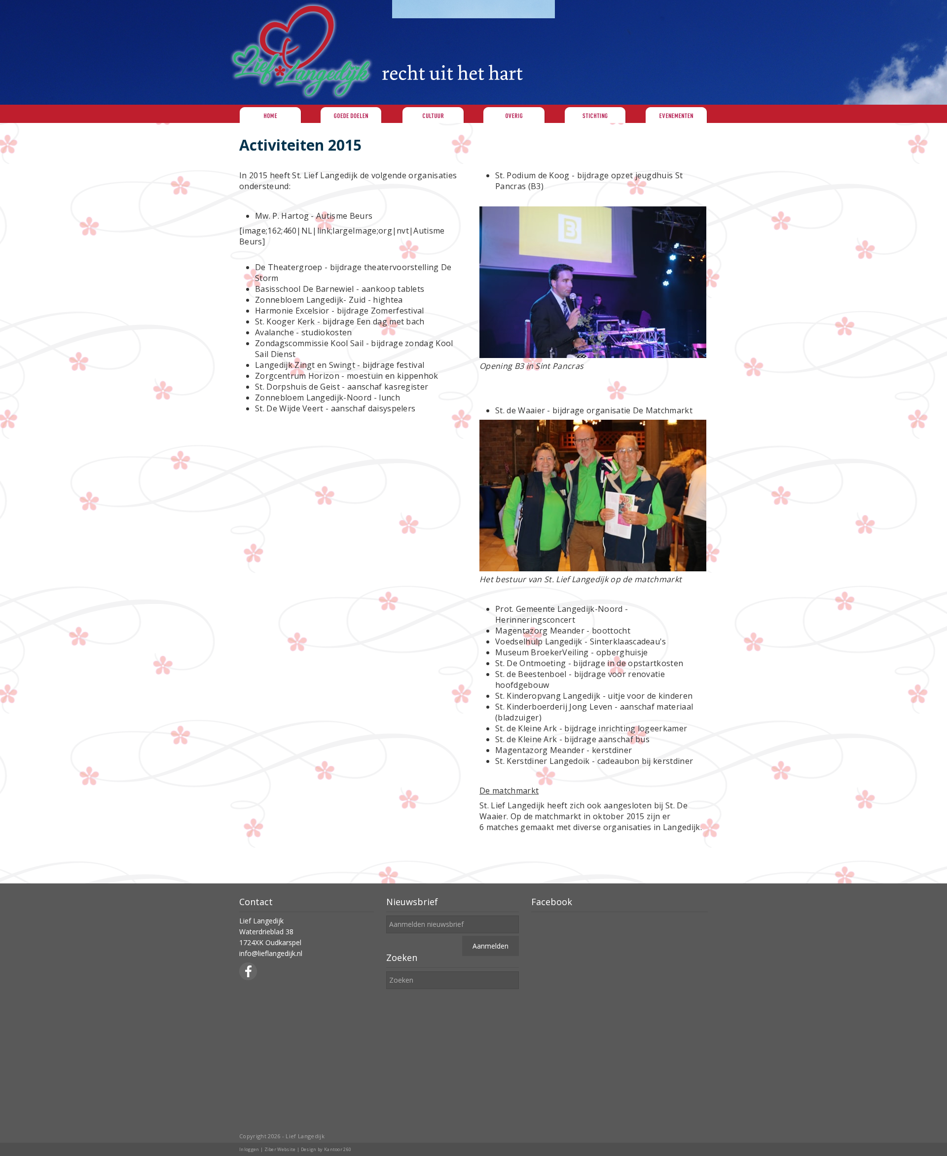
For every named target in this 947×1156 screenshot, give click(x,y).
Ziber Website (280, 1149)
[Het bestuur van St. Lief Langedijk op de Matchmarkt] (592, 568)
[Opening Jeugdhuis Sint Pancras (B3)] (592, 355)
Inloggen (249, 1149)
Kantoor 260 (338, 1149)
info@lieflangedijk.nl (270, 953)
